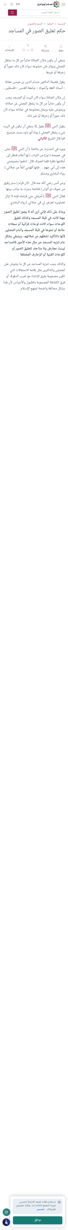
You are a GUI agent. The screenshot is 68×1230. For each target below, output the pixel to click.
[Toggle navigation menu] (63, 4)
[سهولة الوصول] (11, 4)
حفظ (61, 50)
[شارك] (6, 1212)
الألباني (42, 138)
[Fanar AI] (6, 1222)
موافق (37, 1220)
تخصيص (40, 1209)
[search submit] (12, 13)
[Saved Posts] (5, 4)
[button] (32, 50)
